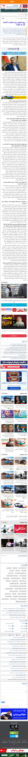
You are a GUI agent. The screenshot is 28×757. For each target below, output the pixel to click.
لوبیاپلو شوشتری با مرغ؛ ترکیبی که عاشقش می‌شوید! (17, 664)
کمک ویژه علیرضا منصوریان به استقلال (19, 637)
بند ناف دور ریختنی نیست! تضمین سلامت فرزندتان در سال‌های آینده (14, 357)
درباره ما (9, 741)
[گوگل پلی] (14, 729)
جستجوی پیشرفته (5, 742)
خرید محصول (14, 336)
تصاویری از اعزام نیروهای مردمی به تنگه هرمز (17, 668)
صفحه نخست (24, 741)
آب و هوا (10, 626)
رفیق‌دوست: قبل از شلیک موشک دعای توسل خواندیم (15, 613)
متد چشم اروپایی (15, 581)
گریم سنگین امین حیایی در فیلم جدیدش (18, 670)
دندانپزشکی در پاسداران (22, 594)
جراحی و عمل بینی (5, 599)
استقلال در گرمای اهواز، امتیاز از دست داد (18, 677)
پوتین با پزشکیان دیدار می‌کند (20, 675)
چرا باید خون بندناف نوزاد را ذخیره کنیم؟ (19, 345)
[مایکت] (14, 736)
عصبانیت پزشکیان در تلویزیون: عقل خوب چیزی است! (16, 655)
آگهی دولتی (11, 742)
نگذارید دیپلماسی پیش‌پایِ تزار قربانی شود (17, 617)
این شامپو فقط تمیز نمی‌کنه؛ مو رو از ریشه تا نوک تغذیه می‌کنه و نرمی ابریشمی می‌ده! (14, 354)
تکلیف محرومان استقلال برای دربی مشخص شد (17, 639)
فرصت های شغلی (24, 742)
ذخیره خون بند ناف (22, 591)
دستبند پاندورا (10, 573)
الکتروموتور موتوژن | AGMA (21, 601)
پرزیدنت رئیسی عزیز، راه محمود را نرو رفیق (17, 615)
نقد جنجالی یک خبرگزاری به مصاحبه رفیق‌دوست (16, 610)
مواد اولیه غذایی (6, 578)
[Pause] (2, 297)
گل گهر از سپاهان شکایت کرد (20, 657)
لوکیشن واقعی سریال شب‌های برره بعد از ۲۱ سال (17, 644)
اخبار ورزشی (14, 741)
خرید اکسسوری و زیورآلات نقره (20, 573)
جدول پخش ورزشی (8, 631)
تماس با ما (4, 741)
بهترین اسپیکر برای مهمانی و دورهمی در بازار (18, 344)
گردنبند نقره (12, 570)
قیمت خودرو (23, 626)
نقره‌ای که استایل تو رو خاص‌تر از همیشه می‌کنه (17, 347)
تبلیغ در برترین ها (17, 742)
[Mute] (4, 297)
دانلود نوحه (14, 594)
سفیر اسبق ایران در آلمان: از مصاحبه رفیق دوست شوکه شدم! (14, 608)
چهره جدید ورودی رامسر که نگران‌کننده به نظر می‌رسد (16, 679)
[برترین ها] (12, 2)
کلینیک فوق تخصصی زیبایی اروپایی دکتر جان (18, 586)
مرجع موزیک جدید (22, 576)
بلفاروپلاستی (9, 568)
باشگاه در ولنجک (23, 583)
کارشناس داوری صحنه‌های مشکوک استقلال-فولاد (17, 661)
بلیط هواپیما (15, 568)
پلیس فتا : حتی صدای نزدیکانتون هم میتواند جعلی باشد (16, 349)
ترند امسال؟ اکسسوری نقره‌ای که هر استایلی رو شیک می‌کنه (15, 350)
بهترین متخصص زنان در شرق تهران (19, 596)
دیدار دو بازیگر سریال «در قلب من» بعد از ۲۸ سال (17, 673)
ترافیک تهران (22, 628)
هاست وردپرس (7, 594)
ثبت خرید (14, 305)
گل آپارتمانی (8, 581)
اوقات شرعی (23, 631)
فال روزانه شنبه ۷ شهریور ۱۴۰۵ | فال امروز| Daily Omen (16, 641)
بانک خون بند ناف (13, 599)
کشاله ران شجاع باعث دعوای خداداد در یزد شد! (17, 650)
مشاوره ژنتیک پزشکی (9, 588)
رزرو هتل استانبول (23, 581)
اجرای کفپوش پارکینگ (22, 599)
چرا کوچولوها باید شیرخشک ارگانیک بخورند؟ (18, 358)
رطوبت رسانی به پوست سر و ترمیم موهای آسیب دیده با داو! (15, 352)
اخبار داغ (17, 635)
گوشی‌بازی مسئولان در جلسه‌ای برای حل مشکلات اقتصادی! (15, 653)
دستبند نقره (17, 570)
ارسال (3, 702)
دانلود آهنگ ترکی (8, 596)
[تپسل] (1, 282)
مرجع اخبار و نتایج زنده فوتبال (12, 576)
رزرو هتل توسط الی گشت (15, 578)
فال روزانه (10, 628)
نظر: (26, 691)
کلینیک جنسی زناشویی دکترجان (20, 588)
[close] (1, 748)
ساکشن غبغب (23, 570)
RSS (14, 744)
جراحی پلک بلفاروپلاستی (14, 583)
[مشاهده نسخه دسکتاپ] (2, 2)
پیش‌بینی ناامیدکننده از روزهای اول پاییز (18, 648)
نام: (26, 686)
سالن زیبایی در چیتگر (14, 591)
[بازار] (14, 733)
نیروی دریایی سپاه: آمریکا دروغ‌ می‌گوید (19, 666)
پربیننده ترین (9, 635)
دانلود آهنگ (24, 578)
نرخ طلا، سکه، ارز (9, 623)
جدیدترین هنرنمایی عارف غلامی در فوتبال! (18, 659)
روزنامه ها (23, 623)
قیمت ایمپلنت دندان (22, 568)
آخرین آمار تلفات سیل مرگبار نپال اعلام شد (18, 646)
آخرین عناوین (23, 635)
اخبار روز (18, 741)
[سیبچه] (14, 726)
